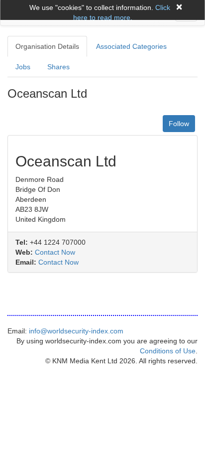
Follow (179, 124)
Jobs (22, 67)
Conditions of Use (168, 351)
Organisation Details (47, 46)
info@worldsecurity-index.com (76, 331)
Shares (58, 67)
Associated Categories (131, 46)
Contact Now (55, 252)
